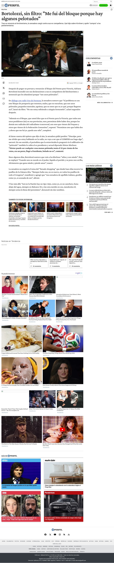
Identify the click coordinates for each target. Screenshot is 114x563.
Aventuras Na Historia (53, 549)
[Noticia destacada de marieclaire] (63, 460)
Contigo (43, 549)
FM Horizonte (77, 546)
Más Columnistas (104, 102)
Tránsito (82, 551)
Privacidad (57, 551)
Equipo (63, 551)
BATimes (71, 546)
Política (17, 541)
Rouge (62, 546)
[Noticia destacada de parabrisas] (63, 493)
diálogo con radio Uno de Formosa (26, 100)
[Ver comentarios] (111, 10)
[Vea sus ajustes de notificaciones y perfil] (110, 5)
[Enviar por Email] (3, 98)
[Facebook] (45, 535)
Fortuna (51, 546)
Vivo (111, 541)
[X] (50, 535)
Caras (96, 541)
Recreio (78, 549)
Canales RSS (32, 551)
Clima (42, 541)
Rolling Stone (64, 549)
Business (70, 541)
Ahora (3, 541)
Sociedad (28, 541)
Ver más (107, 212)
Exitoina (101, 541)
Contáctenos (49, 551)
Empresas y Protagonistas (80, 541)
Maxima (83, 549)
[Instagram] (60, 535)
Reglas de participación (72, 551)
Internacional (36, 541)
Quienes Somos (41, 551)
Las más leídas (94, 165)
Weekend (45, 546)
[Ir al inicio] (12, 5)
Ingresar (95, 5)
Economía (22, 541)
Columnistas (93, 58)
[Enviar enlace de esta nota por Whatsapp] (3, 93)
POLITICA (4, 9)
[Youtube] (55, 535)
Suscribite (103, 5)
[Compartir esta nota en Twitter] (3, 88)
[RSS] (64, 535)
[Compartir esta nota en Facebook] (3, 82)
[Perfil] (12, 456)
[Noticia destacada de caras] (21, 493)
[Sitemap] (69, 535)
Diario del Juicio (57, 543)
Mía (67, 546)
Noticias (91, 541)
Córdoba (57, 541)
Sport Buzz (72, 549)
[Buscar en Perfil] (111, 1)
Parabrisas (57, 546)
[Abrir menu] (2, 5)
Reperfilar (63, 541)
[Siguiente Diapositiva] (82, 258)
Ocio (52, 541)
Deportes (47, 541)
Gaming (107, 541)
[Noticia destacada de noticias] (21, 460)
